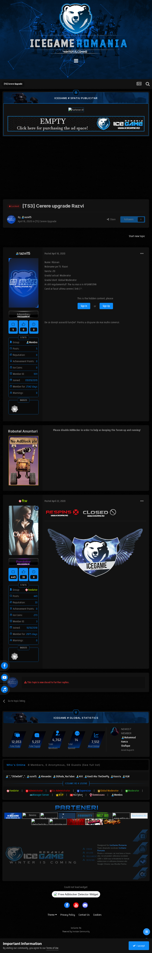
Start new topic (137, 236)
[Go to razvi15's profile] (11, 219)
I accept (140, 946)
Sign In (84, 306)
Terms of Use (52, 948)
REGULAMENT (91, 856)
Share (112, 219)
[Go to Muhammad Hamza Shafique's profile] (114, 731)
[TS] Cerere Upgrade (45, 221)
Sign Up (106, 306)
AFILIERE (89, 853)
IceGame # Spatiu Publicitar (76, 98)
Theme (51, 914)
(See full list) (91, 764)
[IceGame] (41, 854)
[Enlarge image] (62, 512)
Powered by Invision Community (76, 931)
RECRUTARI (90, 860)
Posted (55, 253)
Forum (89, 849)
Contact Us (84, 914)
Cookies (97, 914)
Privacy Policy (67, 914)
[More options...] (142, 253)
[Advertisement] (76, 171)
